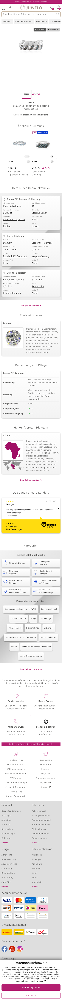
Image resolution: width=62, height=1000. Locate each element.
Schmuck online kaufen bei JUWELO (20, 609)
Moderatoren (45, 764)
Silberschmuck (14, 628)
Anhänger (6, 815)
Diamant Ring (8, 873)
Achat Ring (7, 855)
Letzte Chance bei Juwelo (31, 656)
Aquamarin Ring (9, 864)
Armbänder (7, 820)
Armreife (6, 824)
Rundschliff (38, 286)
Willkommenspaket (16, 769)
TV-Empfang (16, 778)
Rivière (7, 226)
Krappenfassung (40, 256)
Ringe (33, 618)
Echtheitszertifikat (16, 764)
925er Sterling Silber (14, 219)
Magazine (45, 773)
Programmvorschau (45, 778)
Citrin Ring (7, 868)
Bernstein (36, 868)
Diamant (7, 243)
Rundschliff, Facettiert (15, 256)
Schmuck (7, 21)
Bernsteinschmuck (41, 824)
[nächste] (55, 157)
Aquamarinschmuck (41, 820)
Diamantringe (8, 833)
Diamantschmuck (18, 618)
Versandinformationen (16, 787)
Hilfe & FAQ (16, 791)
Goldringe (6, 838)
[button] (4, 7)
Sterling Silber (39, 213)
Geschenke (41, 21)
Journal (44, 787)
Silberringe (49, 628)
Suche (57, 14)
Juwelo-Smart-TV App (16, 782)
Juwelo (35, 226)
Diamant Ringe (32, 628)
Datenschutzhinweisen (33, 981)
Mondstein (37, 882)
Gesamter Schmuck (11, 811)
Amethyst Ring (9, 859)
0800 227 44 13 (16, 734)
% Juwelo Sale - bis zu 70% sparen (20, 637)
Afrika (35, 263)
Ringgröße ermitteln (16, 796)
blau (5, 263)
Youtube (12, 949)
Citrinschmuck (39, 829)
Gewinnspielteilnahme (16, 773)
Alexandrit (37, 855)
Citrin (34, 873)
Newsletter (45, 782)
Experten (45, 769)
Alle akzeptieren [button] (31, 987)
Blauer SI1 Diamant (42, 243)
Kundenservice (16, 760)
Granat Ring (7, 877)
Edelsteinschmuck (24, 21)
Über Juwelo (46, 760)
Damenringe (46, 618)
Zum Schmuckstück (29, 305)
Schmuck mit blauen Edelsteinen (36, 646)
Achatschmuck (39, 811)
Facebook (5, 949)
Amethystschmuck (41, 815)
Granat (35, 877)
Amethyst (36, 859)
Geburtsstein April (49, 637)
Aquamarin (37, 864)
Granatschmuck (39, 838)
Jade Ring (6, 882)
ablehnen (29, 976)
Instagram (20, 949)
